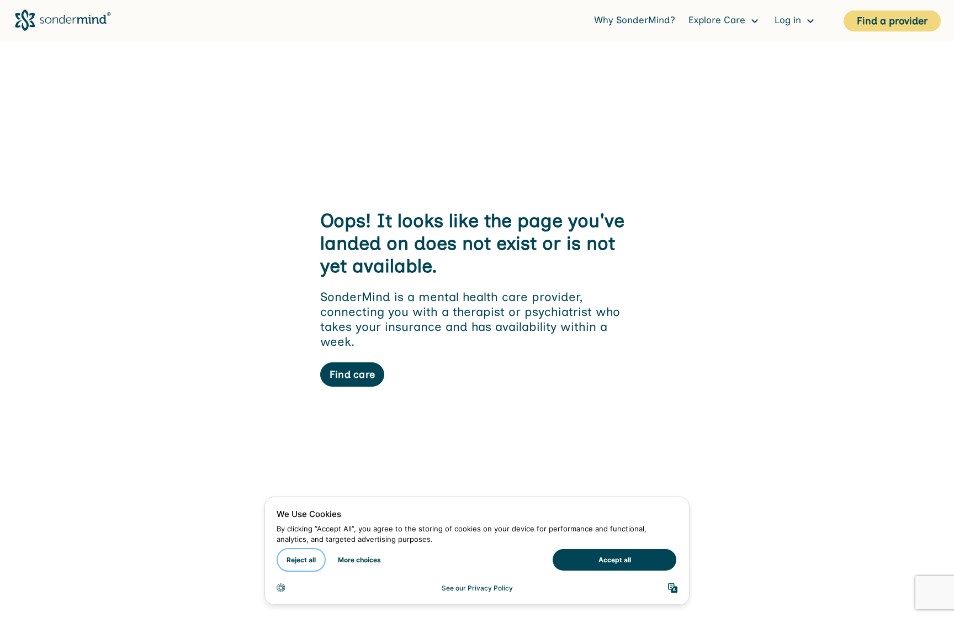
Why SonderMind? (634, 19)
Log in (789, 19)
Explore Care (718, 19)
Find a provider (892, 21)
